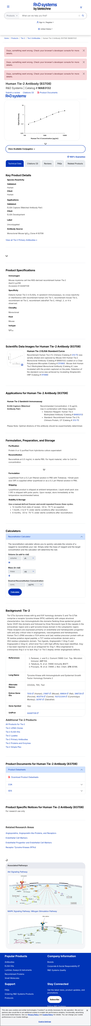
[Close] (84, 50)
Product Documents (48, 92)
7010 (29, 693)
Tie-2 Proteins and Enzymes (18, 743)
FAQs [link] (7, 990)
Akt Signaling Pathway (17, 872)
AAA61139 (31, 713)
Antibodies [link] (9, 962)
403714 (39, 696)
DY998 (44, 375)
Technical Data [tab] (14, 163)
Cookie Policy (48, 1015)
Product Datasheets (17, 769)
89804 (63, 693)
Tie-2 (23, 38)
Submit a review (13, 92)
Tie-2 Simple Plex (13, 747)
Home (6, 38)
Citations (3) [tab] (32, 163)
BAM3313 (78, 414)
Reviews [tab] (47, 163)
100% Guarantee (77, 157)
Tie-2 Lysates (12, 735)
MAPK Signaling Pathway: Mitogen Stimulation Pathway (32, 911)
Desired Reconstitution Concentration (25, 581)
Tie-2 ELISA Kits (13, 732)
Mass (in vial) (14, 567)
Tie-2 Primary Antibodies (17, 739)
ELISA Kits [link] (9, 966)
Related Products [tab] (75, 163)
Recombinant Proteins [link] (14, 974)
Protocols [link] (9, 998)
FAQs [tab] (59, 163)
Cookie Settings (45, 1022)
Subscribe (54, 999)
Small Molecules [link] (12, 978)
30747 (39, 699)
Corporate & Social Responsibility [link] (62, 966)
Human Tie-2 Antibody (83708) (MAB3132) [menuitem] (60, 38)
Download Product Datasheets (24, 777)
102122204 (60, 696)
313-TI (74, 355)
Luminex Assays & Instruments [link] (18, 970)
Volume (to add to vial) (18, 554)
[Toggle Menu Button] (8, 7)
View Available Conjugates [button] (20, 149)
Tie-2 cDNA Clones (14, 728)
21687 (46, 693)
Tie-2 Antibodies (33, 38)
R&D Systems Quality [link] (56, 970)
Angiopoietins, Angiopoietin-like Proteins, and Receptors (31, 833)
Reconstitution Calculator (19, 536)
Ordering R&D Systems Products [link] (19, 994)
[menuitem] (6, 38)
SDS (10, 791)
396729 (78, 693)
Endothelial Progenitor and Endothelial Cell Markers (29, 842)
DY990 (61, 363)
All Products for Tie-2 (15, 724)
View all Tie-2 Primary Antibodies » (21, 240)
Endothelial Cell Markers (16, 838)
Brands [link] (50, 962)
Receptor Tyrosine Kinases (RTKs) (21, 847)
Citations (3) (28, 92)
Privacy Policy (33, 1015)
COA (10, 784)
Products (14, 38)
